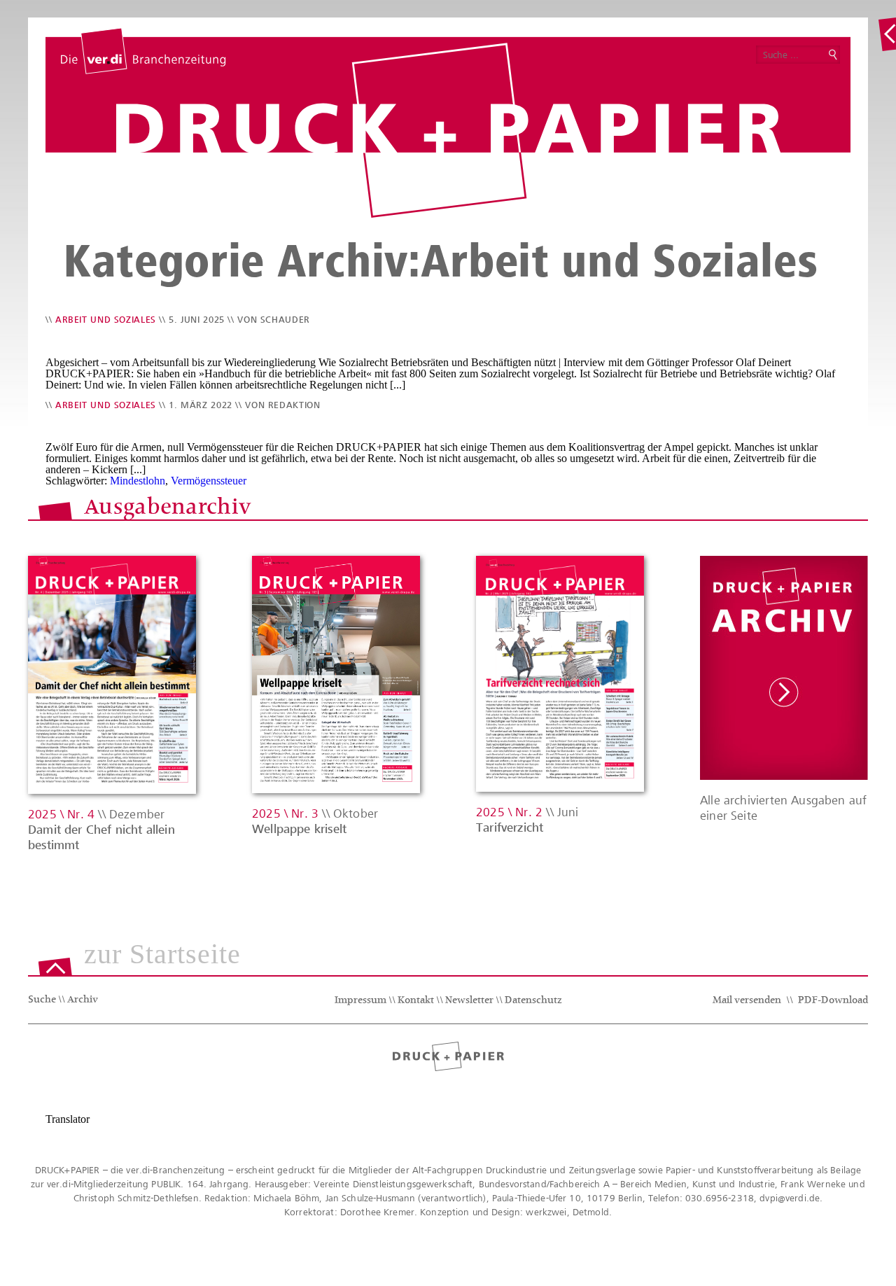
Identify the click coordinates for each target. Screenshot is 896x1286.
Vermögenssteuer (208, 481)
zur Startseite (162, 955)
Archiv (82, 1000)
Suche (42, 1000)
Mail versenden (747, 1001)
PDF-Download (833, 1001)
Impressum (360, 1001)
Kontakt (416, 1001)
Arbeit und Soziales (105, 319)
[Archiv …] (887, 34)
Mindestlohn (137, 481)
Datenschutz (533, 1001)
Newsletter (469, 1001)
